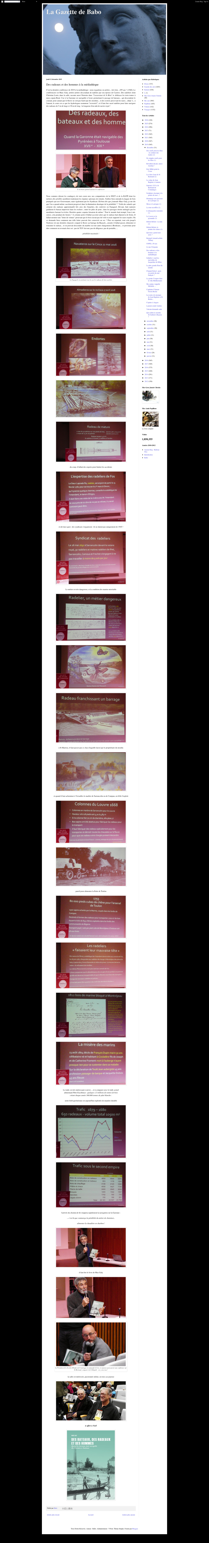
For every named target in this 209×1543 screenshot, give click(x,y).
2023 (147, 130)
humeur (146, 90)
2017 (147, 364)
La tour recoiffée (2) (153, 207)
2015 (147, 371)
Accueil (90, 1515)
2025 (147, 123)
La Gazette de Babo (73, 11)
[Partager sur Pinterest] (71, 1508)
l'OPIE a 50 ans (151, 243)
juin (148, 338)
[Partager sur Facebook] (69, 1508)
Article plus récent (53, 1515)
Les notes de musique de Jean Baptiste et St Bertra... (154, 297)
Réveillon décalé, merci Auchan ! (154, 164)
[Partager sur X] (67, 1508)
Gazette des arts (149, 87)
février (149, 352)
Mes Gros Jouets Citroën (152, 95)
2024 (147, 127)
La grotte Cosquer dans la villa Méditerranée (154, 279)
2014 (147, 374)
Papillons (147, 103)
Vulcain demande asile (154, 309)
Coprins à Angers (152, 302)
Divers (146, 84)
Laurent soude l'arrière (154, 306)
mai (148, 342)
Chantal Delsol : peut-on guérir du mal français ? (153, 273)
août (148, 331)
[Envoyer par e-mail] (63, 1508)
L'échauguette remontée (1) (154, 212)
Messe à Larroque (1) (153, 204)
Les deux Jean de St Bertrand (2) (153, 175)
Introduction (148, 455)
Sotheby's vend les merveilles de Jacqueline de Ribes (154, 260)
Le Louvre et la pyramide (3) (151, 217)
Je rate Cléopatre (152, 247)
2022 (147, 134)
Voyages (147, 109)
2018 (147, 360)
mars (148, 349)
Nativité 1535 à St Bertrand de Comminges (152, 187)
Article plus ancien (128, 1515)
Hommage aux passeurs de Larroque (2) (154, 199)
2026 (147, 120)
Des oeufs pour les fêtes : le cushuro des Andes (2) (154, 152)
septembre (150, 328)
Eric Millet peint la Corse (152, 170)
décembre (150, 147)
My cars (147, 100)
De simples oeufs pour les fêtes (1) (154, 159)
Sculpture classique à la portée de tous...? (154, 194)
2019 (147, 144)
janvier (149, 356)
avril (148, 345)
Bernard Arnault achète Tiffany (154, 239)
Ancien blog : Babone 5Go (151, 451)
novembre (150, 321)
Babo (146, 457)
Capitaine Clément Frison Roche (152, 290)
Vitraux (146, 106)
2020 (147, 141)
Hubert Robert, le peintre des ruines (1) (154, 228)
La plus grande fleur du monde (154, 266)
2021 (147, 137)
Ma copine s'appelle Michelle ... (153, 285)
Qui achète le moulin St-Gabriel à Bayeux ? (154, 314)
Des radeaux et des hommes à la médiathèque (152, 252)
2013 (147, 378)
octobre (149, 324)
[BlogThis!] (65, 1508)
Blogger (135, 1528)
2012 (147, 381)
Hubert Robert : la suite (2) (154, 222)
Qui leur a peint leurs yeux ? (153, 233)
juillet (149, 335)
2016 (147, 367)
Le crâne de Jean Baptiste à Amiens (153, 181)
